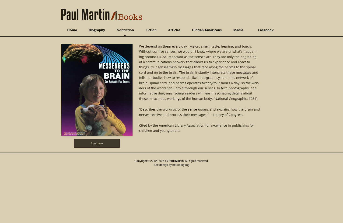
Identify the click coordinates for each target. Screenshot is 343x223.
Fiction (151, 30)
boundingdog (180, 165)
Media (238, 30)
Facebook (266, 30)
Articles (174, 30)
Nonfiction (125, 30)
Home (72, 30)
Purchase (97, 143)
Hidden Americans (207, 30)
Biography (97, 30)
